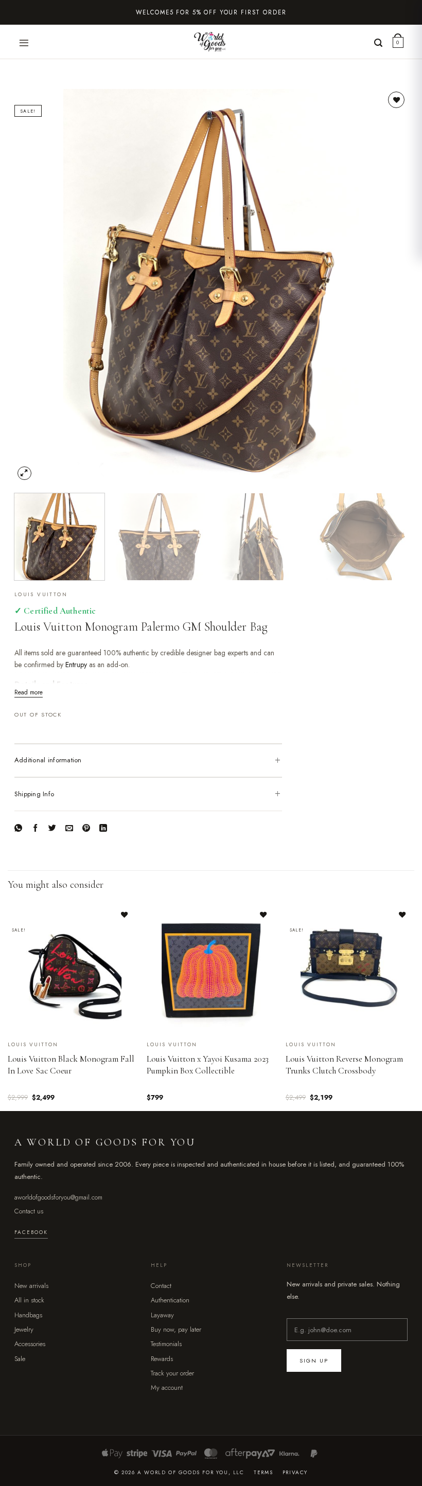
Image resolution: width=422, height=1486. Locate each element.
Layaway (162, 1315)
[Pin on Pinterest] (86, 829)
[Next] (387, 285)
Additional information (48, 760)
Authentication (170, 1300)
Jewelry (23, 1329)
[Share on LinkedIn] (103, 829)
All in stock (29, 1300)
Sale (19, 1359)
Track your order (172, 1373)
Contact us (28, 1211)
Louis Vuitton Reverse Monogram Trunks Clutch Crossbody (344, 1064)
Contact (161, 1286)
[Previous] (35, 285)
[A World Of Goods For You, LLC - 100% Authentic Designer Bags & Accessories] (211, 41)
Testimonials (166, 1344)
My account (167, 1387)
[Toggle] (278, 761)
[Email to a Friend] (69, 829)
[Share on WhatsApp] (18, 829)
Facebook (31, 1232)
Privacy (295, 1472)
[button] (24, 43)
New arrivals (31, 1286)
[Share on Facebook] (35, 829)
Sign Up (314, 1361)
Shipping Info (34, 794)
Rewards (162, 1359)
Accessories (29, 1344)
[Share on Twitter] (52, 829)
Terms (263, 1472)
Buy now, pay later (176, 1329)
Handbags (28, 1315)
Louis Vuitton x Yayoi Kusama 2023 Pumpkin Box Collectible (208, 1064)
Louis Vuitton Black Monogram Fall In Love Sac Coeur (71, 1064)
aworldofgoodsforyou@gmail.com (58, 1197)
